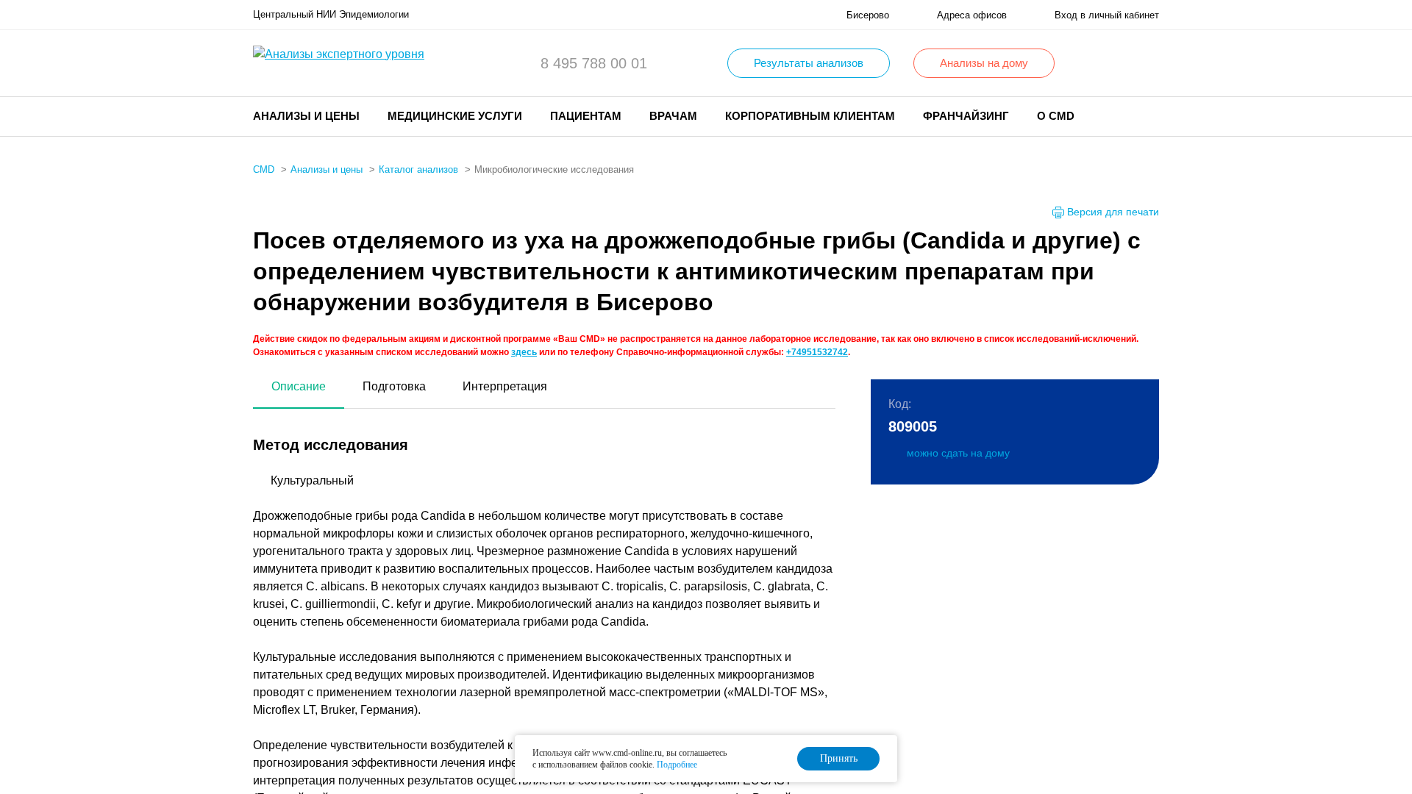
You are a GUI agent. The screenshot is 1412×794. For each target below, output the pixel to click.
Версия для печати (1113, 212)
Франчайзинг (966, 116)
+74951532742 (817, 352)
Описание (298, 386)
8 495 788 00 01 (594, 63)
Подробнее (677, 764)
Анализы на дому (984, 63)
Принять (838, 758)
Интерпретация (505, 386)
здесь (524, 352)
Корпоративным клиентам (810, 116)
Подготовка (394, 386)
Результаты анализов (808, 63)
